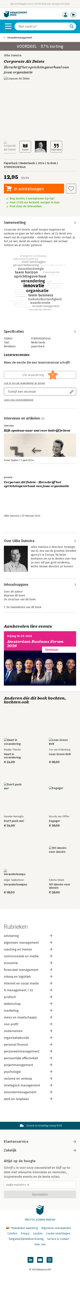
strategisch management (22, 1085)
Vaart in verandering (12, 756)
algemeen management (21, 942)
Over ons (40, 1244)
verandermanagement (20, 1092)
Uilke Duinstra (12, 55)
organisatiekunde (16, 1038)
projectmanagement (18, 1065)
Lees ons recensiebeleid (18, 399)
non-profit (11, 1024)
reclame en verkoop (18, 1078)
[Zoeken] (72, 26)
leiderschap (12, 1004)
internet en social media (21, 983)
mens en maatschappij (20, 1017)
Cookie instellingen (58, 1233)
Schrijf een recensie (22, 391)
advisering (11, 936)
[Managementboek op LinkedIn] (30, 1260)
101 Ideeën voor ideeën (59, 886)
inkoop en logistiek (17, 976)
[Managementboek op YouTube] (40, 1260)
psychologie (12, 1072)
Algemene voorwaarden (56, 1228)
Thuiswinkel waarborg (24, 1228)
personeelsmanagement (21, 1051)
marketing (11, 1010)
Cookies (38, 1233)
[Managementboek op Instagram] (49, 1260)
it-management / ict (18, 990)
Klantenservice (16, 1141)
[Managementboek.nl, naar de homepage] (15, 16)
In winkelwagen (29, 188)
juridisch (10, 997)
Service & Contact (58, 1239)
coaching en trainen (18, 949)
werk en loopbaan (16, 1099)
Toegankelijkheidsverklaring (26, 1239)
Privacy (25, 1233)
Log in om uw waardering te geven (24, 383)
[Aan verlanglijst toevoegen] (71, 188)
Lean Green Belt (60, 754)
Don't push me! (14, 821)
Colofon (12, 1233)
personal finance (16, 1044)
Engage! (54, 821)
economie (11, 963)
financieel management (21, 970)
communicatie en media (21, 956)
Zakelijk (10, 1150)
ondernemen (13, 1031)
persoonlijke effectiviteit (21, 1058)
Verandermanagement (19, 37)
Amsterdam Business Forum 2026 (35, 643)
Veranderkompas (15, 884)
